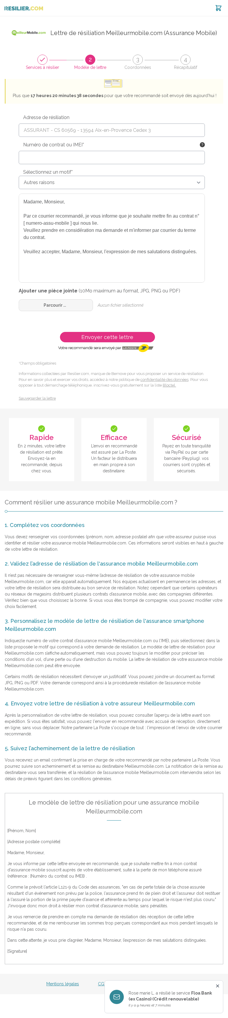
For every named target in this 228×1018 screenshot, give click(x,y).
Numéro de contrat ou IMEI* (53, 145)
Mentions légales (62, 983)
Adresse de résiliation (46, 117)
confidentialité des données (164, 379)
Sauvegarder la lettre (37, 398)
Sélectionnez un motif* (48, 172)
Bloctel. (169, 385)
